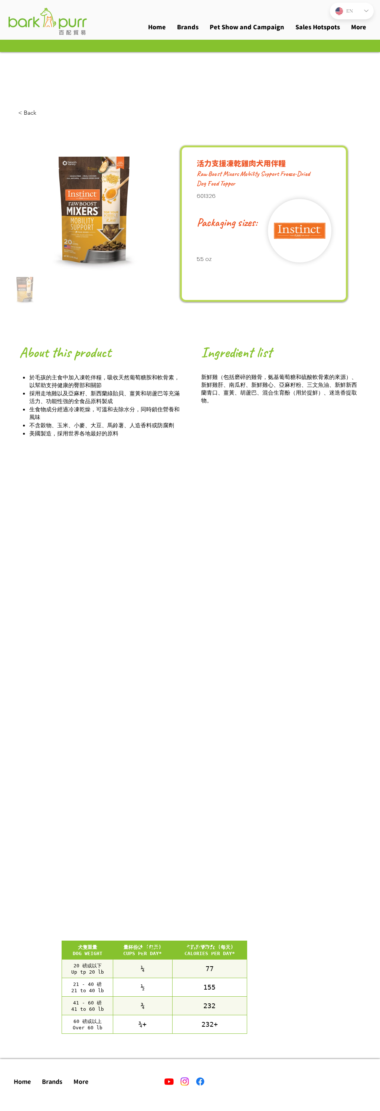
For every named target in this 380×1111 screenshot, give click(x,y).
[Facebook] (200, 1081)
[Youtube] (169, 1081)
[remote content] (154, 987)
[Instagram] (184, 1081)
